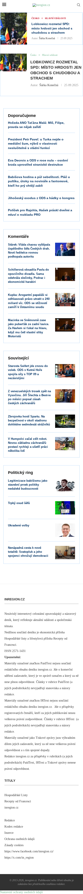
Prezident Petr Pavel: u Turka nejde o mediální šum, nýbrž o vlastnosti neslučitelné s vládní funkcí (36, 144)
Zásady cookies (13, 845)
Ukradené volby (18, 525)
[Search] (78, 5)
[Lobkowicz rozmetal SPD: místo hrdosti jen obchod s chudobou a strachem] (13, 29)
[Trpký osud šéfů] (65, 507)
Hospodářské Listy (16, 795)
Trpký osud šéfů (19, 503)
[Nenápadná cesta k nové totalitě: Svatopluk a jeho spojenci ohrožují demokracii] (65, 552)
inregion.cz (11, 807)
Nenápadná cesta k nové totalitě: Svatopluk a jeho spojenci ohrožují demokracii (28, 551)
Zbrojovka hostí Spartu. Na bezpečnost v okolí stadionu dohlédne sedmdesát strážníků (29, 420)
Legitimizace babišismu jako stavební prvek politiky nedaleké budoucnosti (27, 484)
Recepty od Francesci (17, 801)
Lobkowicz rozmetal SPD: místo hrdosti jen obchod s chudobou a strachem (51, 28)
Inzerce (9, 832)
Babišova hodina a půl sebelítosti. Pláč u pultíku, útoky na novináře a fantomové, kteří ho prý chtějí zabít (39, 181)
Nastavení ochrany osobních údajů (21, 892)
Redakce (9, 820)
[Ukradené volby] (65, 530)
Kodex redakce (13, 826)
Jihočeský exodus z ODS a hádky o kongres (41, 198)
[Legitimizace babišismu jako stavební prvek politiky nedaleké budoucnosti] (65, 485)
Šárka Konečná (47, 38)
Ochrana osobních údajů (19, 839)
